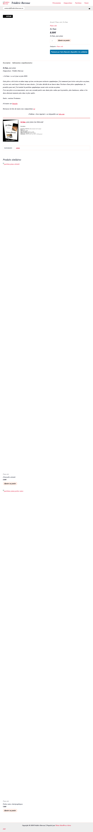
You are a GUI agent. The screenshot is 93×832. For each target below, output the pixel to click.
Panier (86, 3)
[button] (14, 8)
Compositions (68, 3)
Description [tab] (6, 63)
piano (18, 148)
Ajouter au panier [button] (10, 483)
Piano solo (59, 22)
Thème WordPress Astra (63, 825)
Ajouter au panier (64, 40)
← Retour (7, 16)
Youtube (15, 103)
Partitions (78, 3)
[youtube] (89, 8)
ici (34, 109)
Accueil (52, 22)
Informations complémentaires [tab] (22, 63)
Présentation (57, 3)
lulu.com (61, 114)
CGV (4, 829)
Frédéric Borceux (21, 3)
